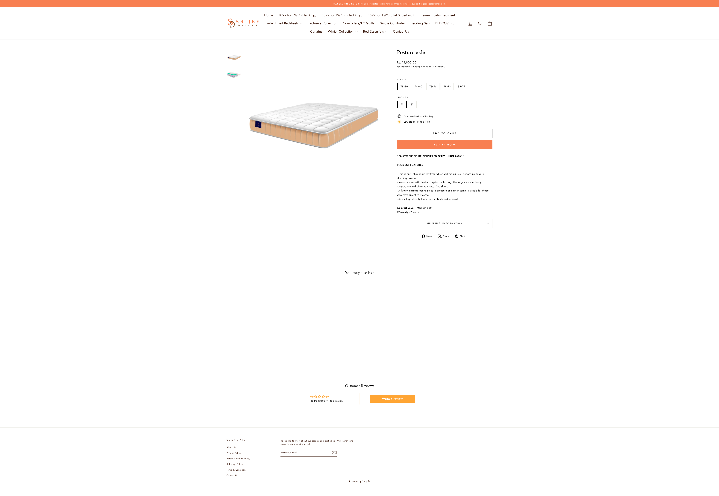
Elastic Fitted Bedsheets (282, 23)
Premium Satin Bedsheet (437, 15)
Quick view (258, 343)
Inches (402, 97)
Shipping (416, 66)
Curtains (316, 31)
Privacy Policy (234, 452)
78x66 (433, 86)
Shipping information (445, 223)
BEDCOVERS (444, 23)
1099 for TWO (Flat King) (297, 15)
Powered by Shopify (359, 481)
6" (402, 104)
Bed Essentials (374, 31)
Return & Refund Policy (238, 458)
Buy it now (445, 144)
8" (412, 104)
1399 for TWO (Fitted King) (342, 15)
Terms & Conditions (236, 469)
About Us (231, 447)
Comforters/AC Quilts (358, 23)
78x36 (404, 86)
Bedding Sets (420, 23)
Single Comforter (392, 23)
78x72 (447, 86)
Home (268, 15)
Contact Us (401, 31)
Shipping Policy (235, 464)
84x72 (461, 86)
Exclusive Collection (322, 23)
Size (401, 79)
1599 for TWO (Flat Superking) (391, 15)
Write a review (392, 399)
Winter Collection (341, 31)
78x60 (418, 86)
